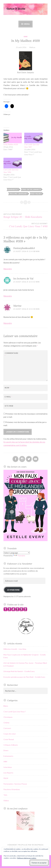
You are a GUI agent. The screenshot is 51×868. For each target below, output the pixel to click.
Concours (7, 728)
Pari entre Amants (31, 189)
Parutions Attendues (11, 789)
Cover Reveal (8, 739)
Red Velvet (36, 194)
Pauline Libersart (19, 194)
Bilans (5, 706)
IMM (25, 37)
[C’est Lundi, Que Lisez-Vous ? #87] (33, 138)
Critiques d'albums (10, 745)
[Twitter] (29, 459)
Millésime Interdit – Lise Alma (14, 649)
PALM (5, 778)
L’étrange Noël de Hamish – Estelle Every (19, 671)
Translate (21, 555)
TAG (5, 795)
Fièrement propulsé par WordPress (25, 845)
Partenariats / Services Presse (15, 784)
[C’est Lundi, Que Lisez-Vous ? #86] (12, 163)
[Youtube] (35, 459)
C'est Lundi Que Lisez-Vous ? (14, 711)
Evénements (8, 756)
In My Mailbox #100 (10, 144)
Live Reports (8, 773)
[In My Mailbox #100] (12, 138)
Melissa (32, 47)
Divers (5, 750)
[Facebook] (15, 459)
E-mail (8, 397)
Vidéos (6, 800)
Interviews (7, 767)
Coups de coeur (9, 734)
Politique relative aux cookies (26, 858)
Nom (7, 388)
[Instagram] (22, 459)
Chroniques (8, 717)
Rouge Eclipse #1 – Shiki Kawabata (22, 215)
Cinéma (6, 723)
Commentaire (11, 354)
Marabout (13, 189)
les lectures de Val (23, 278)
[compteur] (15, 610)
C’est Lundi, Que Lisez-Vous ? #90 (28, 225)
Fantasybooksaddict (24, 248)
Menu (27, 24)
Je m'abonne (13, 590)
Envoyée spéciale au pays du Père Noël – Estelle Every (24, 677)
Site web (9, 406)
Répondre (7, 269)
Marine (17, 305)
